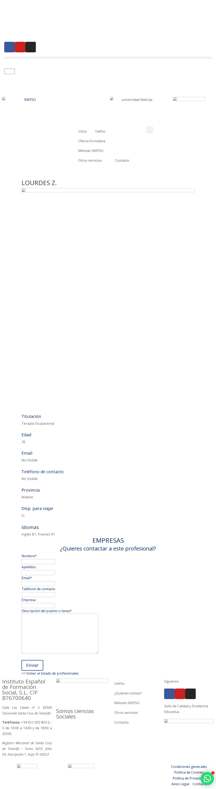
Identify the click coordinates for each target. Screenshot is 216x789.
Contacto (122, 160)
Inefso (100, 131)
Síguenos (171, 681)
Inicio (82, 131)
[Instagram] (30, 47)
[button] (108, 58)
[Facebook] (9, 47)
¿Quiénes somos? (128, 693)
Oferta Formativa (91, 141)
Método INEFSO (90, 150)
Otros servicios (90, 160)
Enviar (32, 665)
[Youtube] (20, 47)
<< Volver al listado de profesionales (50, 673)
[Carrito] (9, 71)
